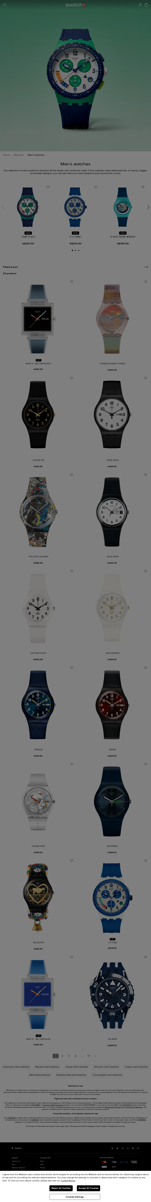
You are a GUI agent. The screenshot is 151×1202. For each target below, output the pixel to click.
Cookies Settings (75, 1197)
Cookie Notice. (68, 1181)
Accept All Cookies (88, 1188)
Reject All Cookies (61, 1188)
